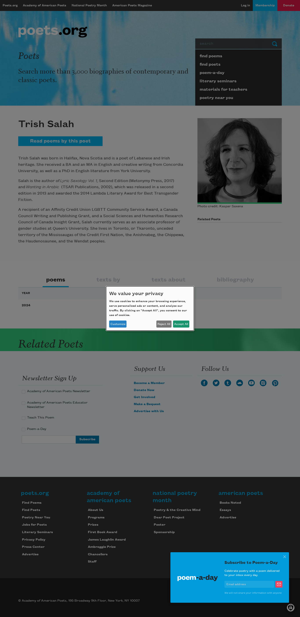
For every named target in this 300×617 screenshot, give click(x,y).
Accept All (181, 324)
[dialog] (150, 308)
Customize (117, 324)
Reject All (163, 324)
